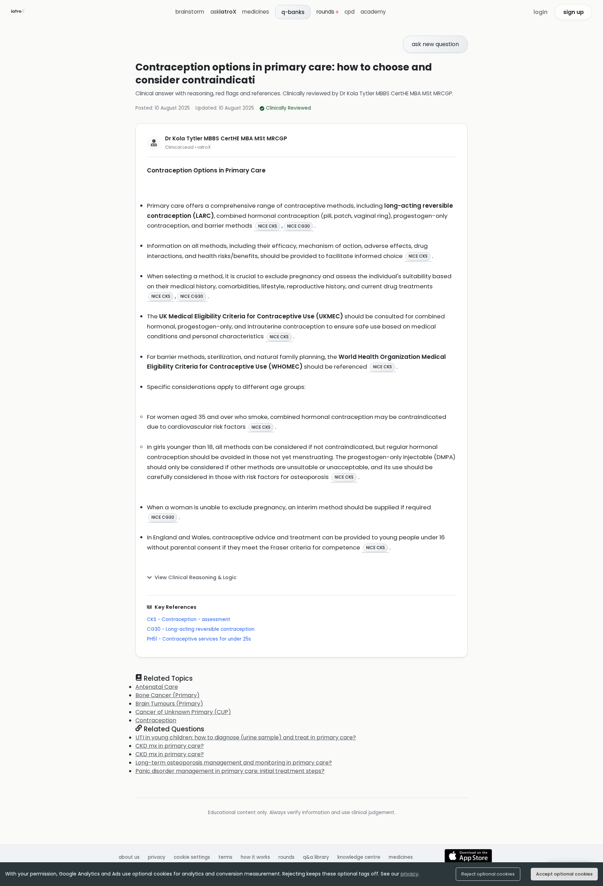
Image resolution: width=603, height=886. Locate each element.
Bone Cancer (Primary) (167, 695)
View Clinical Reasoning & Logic (196, 577)
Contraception (155, 720)
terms (225, 857)
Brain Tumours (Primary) (169, 704)
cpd (349, 11)
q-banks (293, 12)
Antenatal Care (156, 687)
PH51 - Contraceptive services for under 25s (199, 639)
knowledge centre (358, 857)
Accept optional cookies (564, 874)
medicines (255, 11)
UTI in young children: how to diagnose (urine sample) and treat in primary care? (245, 737)
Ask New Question (435, 44)
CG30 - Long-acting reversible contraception (200, 629)
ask (223, 11)
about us (129, 857)
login (541, 12)
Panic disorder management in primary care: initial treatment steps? (230, 771)
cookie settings (192, 857)
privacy (409, 873)
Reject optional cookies (488, 874)
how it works (255, 857)
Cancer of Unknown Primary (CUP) (183, 712)
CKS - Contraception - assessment (188, 619)
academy (373, 11)
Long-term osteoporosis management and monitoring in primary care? (233, 763)
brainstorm (190, 11)
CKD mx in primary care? (169, 746)
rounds (286, 857)
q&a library (316, 857)
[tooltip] (267, 226)
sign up (573, 12)
